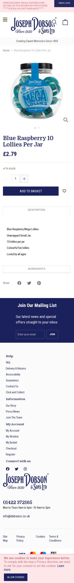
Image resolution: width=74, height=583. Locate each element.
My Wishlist (12, 436)
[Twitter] (16, 469)
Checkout (11, 448)
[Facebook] (7, 469)
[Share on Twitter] (29, 283)
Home (6, 50)
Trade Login (64, 3)
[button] (35, 128)
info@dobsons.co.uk (16, 516)
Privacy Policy (21, 538)
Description (36, 210)
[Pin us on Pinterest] (39, 283)
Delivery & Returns (16, 368)
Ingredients (36, 268)
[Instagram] (25, 469)
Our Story (11, 405)
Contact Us (12, 386)
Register (10, 454)
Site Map (5, 538)
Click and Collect (15, 392)
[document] (37, 568)
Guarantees (12, 380)
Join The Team (14, 417)
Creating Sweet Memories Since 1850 (37, 41)
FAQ (8, 362)
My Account (12, 430)
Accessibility (13, 374)
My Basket (11, 442)
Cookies (40, 536)
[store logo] (32, 26)
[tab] (37, 210)
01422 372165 (17, 502)
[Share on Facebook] (19, 283)
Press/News (13, 411)
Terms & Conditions (55, 538)
